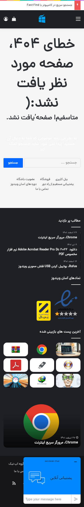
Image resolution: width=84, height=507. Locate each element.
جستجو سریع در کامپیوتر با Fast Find (49, 5)
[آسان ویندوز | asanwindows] (42, 19)
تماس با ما (42, 189)
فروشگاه (45, 179)
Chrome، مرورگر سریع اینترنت (56, 443)
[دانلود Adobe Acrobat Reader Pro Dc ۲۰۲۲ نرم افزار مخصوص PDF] (16, 365)
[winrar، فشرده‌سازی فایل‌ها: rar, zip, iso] (16, 349)
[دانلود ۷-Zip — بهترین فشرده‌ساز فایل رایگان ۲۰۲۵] (68, 349)
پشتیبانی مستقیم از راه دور (58, 184)
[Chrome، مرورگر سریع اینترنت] (42, 349)
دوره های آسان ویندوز (23, 184)
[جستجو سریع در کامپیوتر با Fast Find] (16, 381)
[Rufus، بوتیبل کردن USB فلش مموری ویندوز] (42, 365)
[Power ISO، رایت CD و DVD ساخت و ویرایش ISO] (68, 365)
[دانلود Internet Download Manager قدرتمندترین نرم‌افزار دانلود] (42, 381)
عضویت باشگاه (26, 179)
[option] (42, 422)
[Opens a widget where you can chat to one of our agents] (52, 480)
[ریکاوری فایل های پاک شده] (68, 381)
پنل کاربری (62, 179)
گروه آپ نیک (16, 464)
